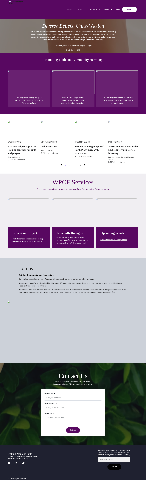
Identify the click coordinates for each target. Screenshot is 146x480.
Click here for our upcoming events (113, 240)
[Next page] (84, 165)
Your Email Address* (51, 403)
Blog (118, 9)
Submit (73, 430)
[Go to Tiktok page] (23, 463)
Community (93, 9)
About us (78, 9)
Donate (129, 9)
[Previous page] (61, 165)
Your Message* (49, 413)
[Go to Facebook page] (9, 463)
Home (69, 9)
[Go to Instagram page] (16, 463)
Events (106, 9)
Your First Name (49, 393)
